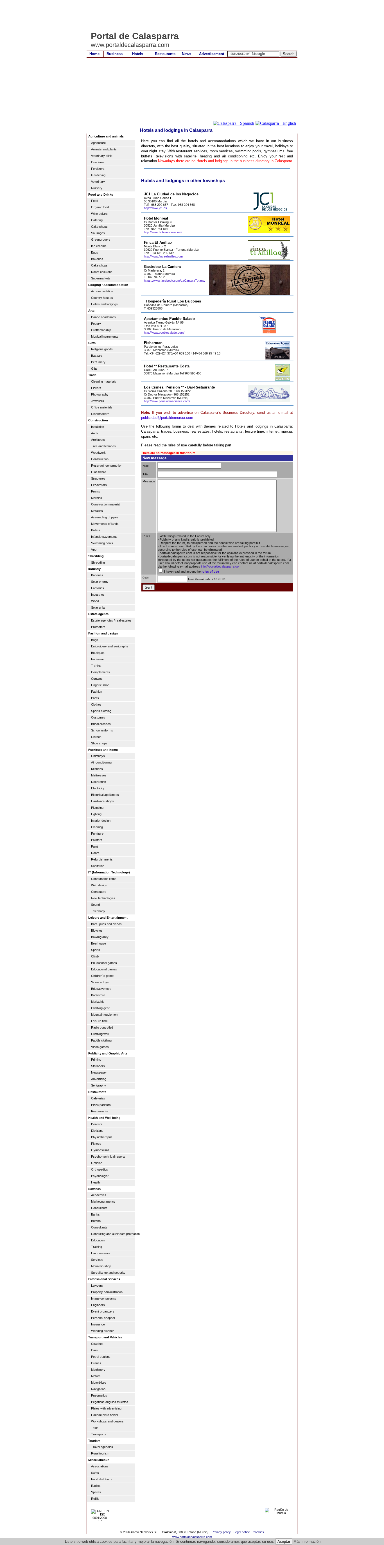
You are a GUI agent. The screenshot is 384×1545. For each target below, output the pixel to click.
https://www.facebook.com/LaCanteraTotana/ (174, 280)
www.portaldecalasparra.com (192, 1537)
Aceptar (283, 1541)
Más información (306, 1541)
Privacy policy (221, 1532)
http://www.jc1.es (155, 208)
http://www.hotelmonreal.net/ (163, 232)
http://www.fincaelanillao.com (163, 256)
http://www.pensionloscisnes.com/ (167, 401)
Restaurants (165, 54)
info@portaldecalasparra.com (221, 566)
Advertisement (211, 54)
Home (94, 54)
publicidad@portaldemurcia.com (167, 417)
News (186, 54)
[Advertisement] (189, 15)
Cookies (258, 1532)
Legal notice (242, 1532)
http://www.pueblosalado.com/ (164, 332)
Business (115, 54)
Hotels (137, 54)
